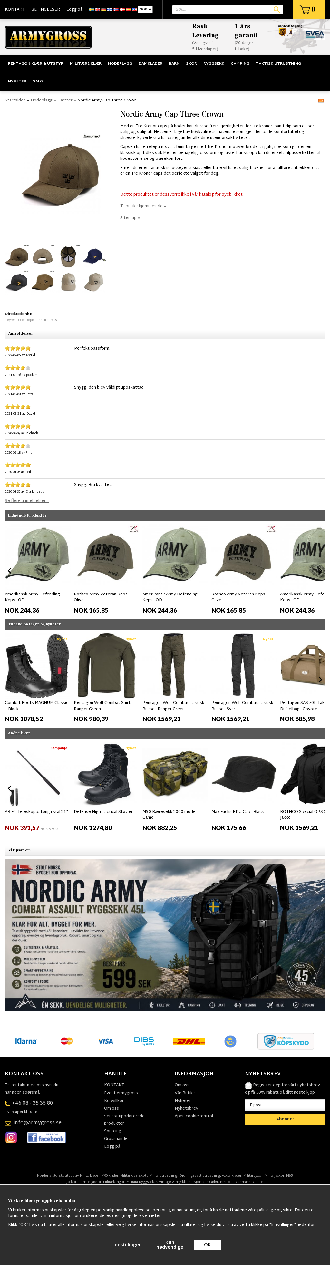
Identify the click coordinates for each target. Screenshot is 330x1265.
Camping (240, 63)
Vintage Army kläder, (176, 1182)
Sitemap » (130, 218)
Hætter (65, 100)
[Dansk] (122, 10)
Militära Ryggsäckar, (142, 1182)
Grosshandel (116, 1139)
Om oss (111, 1109)
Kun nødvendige (169, 1245)
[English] (97, 10)
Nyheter (17, 81)
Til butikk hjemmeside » (143, 206)
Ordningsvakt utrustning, (200, 1176)
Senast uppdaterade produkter (124, 1120)
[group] (38, 569)
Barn (174, 63)
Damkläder (150, 63)
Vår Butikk (185, 1093)
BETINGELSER (45, 10)
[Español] (128, 10)
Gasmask (243, 1182)
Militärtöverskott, (134, 1176)
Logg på (74, 10)
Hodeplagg (120, 63)
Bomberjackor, (90, 1182)
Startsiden (15, 100)
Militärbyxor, (253, 1176)
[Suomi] (109, 10)
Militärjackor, (275, 1176)
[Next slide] (320, 570)
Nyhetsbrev (186, 1109)
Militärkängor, (114, 1182)
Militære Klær (86, 63)
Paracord (227, 1182)
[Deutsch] (103, 10)
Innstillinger (127, 1245)
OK (207, 1245)
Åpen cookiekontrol (194, 1116)
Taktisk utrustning (278, 63)
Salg (38, 81)
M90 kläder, (110, 1176)
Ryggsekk (213, 63)
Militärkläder (90, 1176)
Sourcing (112, 1131)
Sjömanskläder (206, 1182)
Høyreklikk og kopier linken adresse (31, 320)
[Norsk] (116, 10)
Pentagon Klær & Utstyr (35, 63)
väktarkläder (231, 1176)
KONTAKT (15, 10)
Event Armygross (121, 1093)
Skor (191, 63)
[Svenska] (91, 10)
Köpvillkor (114, 1101)
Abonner (285, 1119)
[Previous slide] (10, 570)
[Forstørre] (61, 174)
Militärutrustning (163, 1176)
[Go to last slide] (10, 679)
